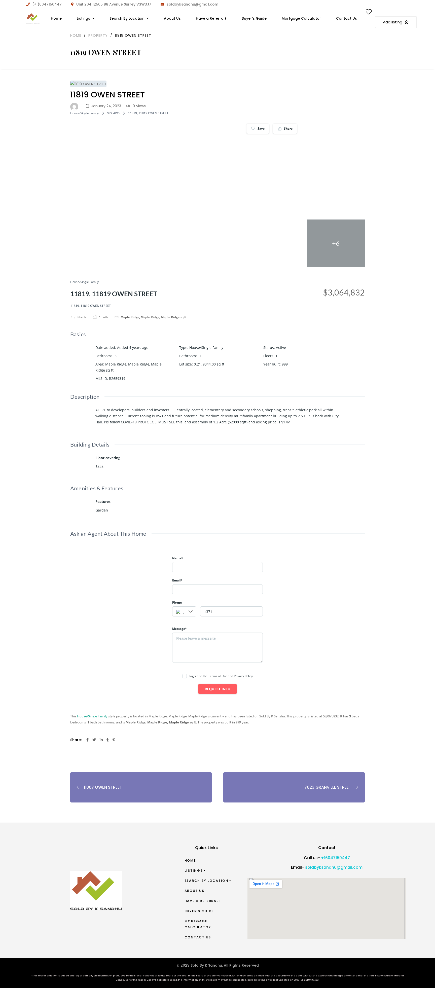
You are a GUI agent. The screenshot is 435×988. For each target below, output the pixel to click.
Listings (194, 870)
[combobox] (184, 611)
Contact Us (198, 937)
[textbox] (184, 612)
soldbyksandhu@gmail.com (333, 867)
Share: (76, 739)
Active (281, 347)
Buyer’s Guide (199, 911)
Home (190, 860)
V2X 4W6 (113, 113)
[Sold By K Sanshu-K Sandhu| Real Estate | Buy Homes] (33, 18)
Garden (101, 510)
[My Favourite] (369, 12)
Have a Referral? (203, 900)
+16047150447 (335, 858)
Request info (217, 688)
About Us (194, 890)
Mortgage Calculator (198, 924)
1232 (99, 466)
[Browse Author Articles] (75, 106)
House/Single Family (84, 113)
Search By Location (207, 880)
